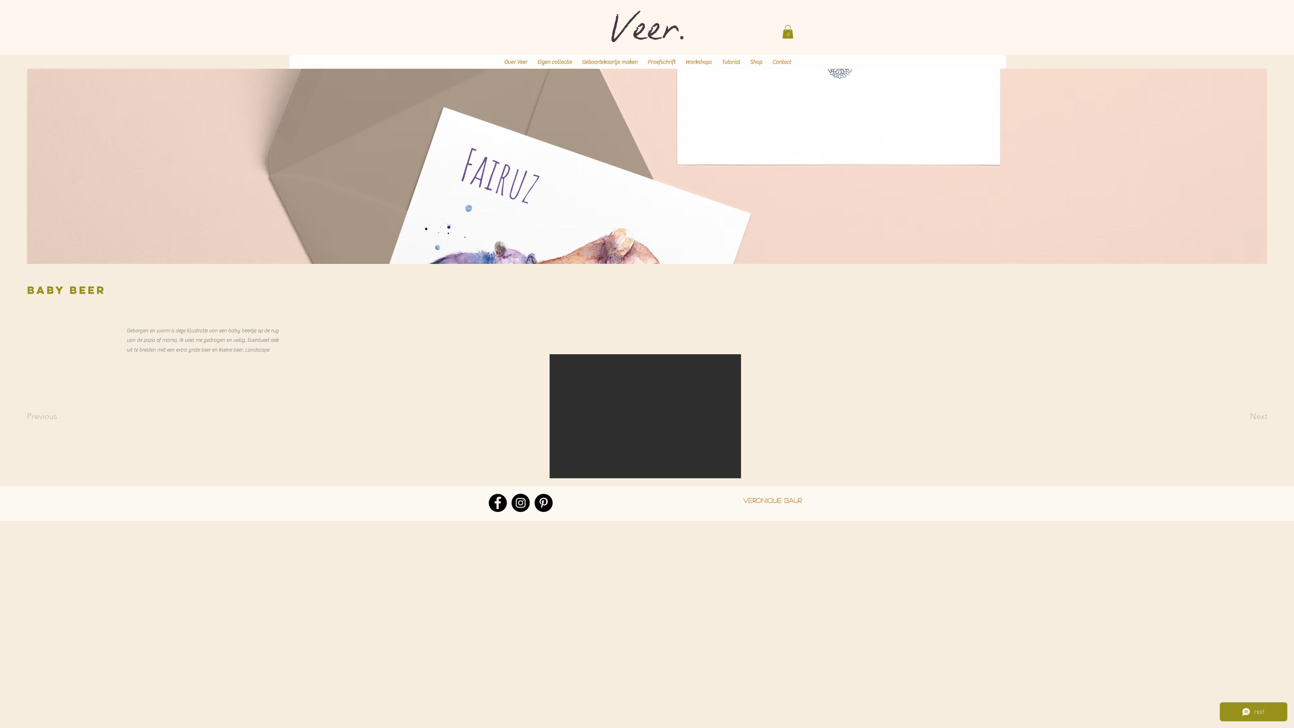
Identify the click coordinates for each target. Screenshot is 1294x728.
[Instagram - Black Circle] (521, 503)
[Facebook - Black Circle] (498, 503)
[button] (788, 32)
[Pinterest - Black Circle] (543, 503)
